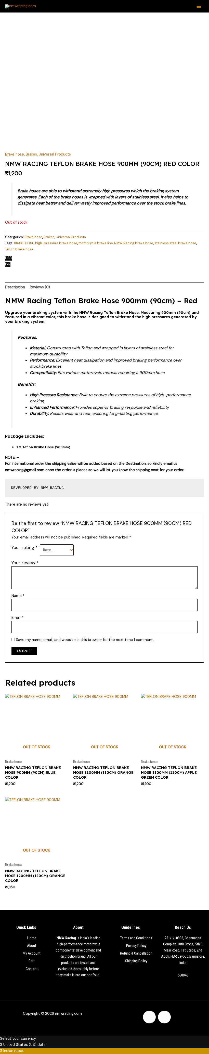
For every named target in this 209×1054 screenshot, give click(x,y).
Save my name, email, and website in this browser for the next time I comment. (85, 639)
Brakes (31, 154)
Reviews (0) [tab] (40, 287)
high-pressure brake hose (56, 243)
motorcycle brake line (96, 243)
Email (17, 617)
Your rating (24, 547)
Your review (24, 562)
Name (17, 595)
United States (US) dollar (25, 1044)
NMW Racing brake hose (133, 243)
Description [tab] (15, 287)
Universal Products (55, 154)
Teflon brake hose (19, 249)
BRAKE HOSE (24, 243)
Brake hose (14, 154)
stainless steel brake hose (175, 243)
